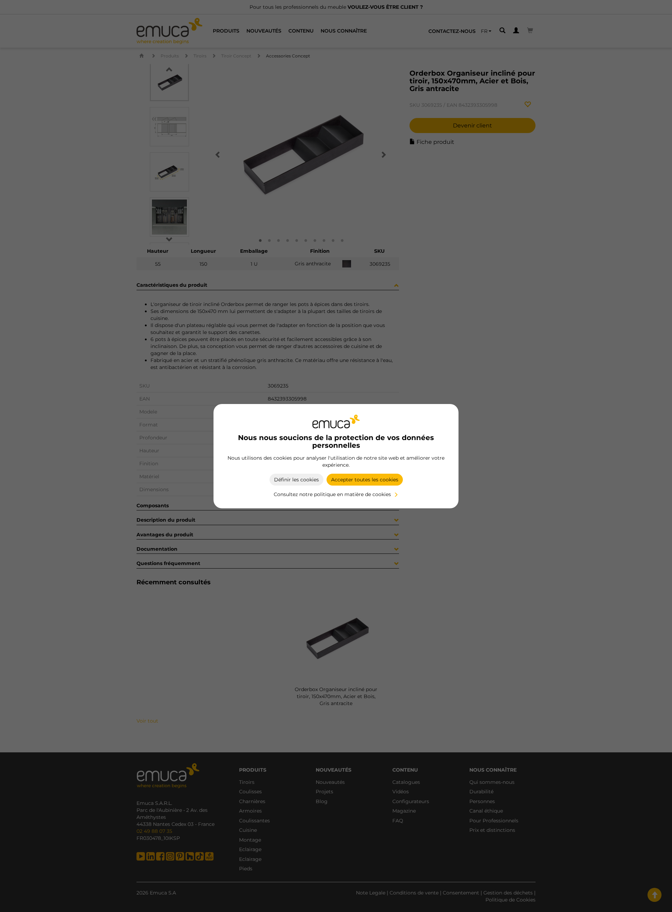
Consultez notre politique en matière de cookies (332, 494)
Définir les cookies (296, 479)
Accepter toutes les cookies (364, 479)
